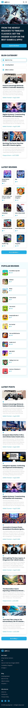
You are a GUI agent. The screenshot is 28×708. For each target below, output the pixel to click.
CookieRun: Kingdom (6, 665)
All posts (3, 683)
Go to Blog (13, 638)
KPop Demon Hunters (7, 658)
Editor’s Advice (9, 70)
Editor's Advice (5, 681)
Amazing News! (9, 65)
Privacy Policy (5, 697)
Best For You (4, 678)
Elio (2, 660)
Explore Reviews (14, 46)
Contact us (4, 694)
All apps (3, 668)
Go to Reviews (13, 252)
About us (3, 692)
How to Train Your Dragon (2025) (10, 663)
